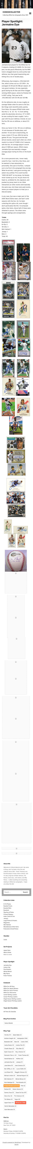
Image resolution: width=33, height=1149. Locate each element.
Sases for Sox (21, 1092)
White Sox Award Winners (11, 988)
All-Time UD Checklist (10, 1011)
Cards (5, 939)
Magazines (7, 922)
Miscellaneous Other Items (11, 926)
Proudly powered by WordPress (12, 1142)
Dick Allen (20, 1048)
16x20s (7, 1035)
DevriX (16, 1144)
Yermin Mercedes (10, 1106)
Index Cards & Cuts (9, 916)
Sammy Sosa (9, 1092)
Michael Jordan (9, 1075)
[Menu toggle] (30, 13)
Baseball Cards (8, 906)
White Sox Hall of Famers (11, 990)
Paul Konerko (7, 969)
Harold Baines (9, 1058)
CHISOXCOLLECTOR (11, 12)
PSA (23, 1085)
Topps (17, 1099)
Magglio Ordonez (21, 1072)
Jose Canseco (20, 1065)
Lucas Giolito (21, 1068)
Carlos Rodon (9, 1045)
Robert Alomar (18, 1089)
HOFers (19, 1058)
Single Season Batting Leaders (12, 999)
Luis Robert (8, 1072)
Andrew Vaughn (9, 1038)
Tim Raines (8, 1099)
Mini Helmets (7, 924)
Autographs (22, 1038)
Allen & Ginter (7, 952)
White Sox (20, 1102)
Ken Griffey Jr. (9, 1068)
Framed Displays (8, 914)
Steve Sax (8, 1096)
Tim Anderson (19, 1096)
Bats (16, 1041)
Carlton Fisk (7, 967)
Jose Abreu (8, 1065)
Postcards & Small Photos (11, 929)
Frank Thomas (8, 975)
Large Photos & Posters (10, 920)
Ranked (7, 1089)
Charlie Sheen (9, 1048)
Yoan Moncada (9, 1109)
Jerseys (6, 918)
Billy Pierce (7, 973)
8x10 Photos (7, 904)
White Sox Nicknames (10, 992)
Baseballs (6, 910)
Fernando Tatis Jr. (10, 1055)
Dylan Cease (9, 1052)
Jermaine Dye (7, 965)
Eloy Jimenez (20, 1052)
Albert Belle (17, 1035)
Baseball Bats (7, 908)
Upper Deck (7, 950)
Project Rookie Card (11, 1085)
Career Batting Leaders (10, 994)
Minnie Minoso (8, 971)
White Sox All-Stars (9, 986)
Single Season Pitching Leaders (13, 1001)
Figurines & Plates (9, 912)
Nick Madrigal (9, 1082)
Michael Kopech (22, 1075)
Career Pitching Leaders (10, 996)
